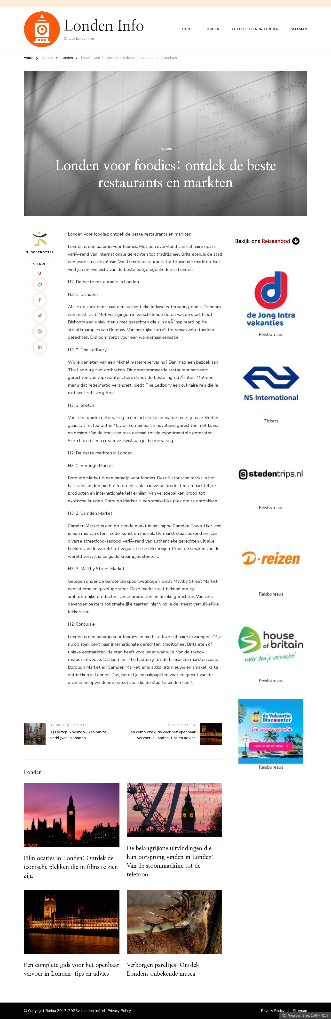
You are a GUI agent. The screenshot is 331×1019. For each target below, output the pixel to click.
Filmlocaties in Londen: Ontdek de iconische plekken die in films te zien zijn (71, 867)
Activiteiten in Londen (255, 29)
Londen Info (104, 26)
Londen (212, 29)
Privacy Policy (119, 1010)
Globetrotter (40, 252)
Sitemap (299, 29)
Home (187, 29)
